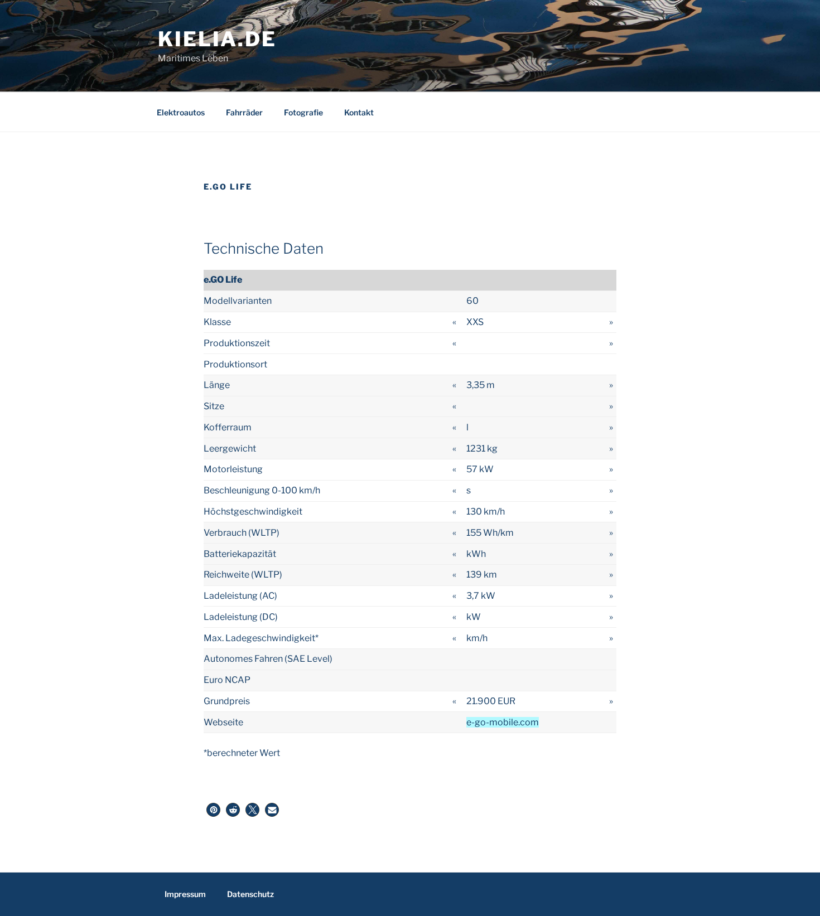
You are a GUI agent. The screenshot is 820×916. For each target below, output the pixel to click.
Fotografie (303, 112)
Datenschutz (250, 894)
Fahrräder (244, 112)
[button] (213, 810)
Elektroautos (181, 112)
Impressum (185, 894)
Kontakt (359, 112)
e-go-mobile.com (502, 722)
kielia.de (217, 39)
